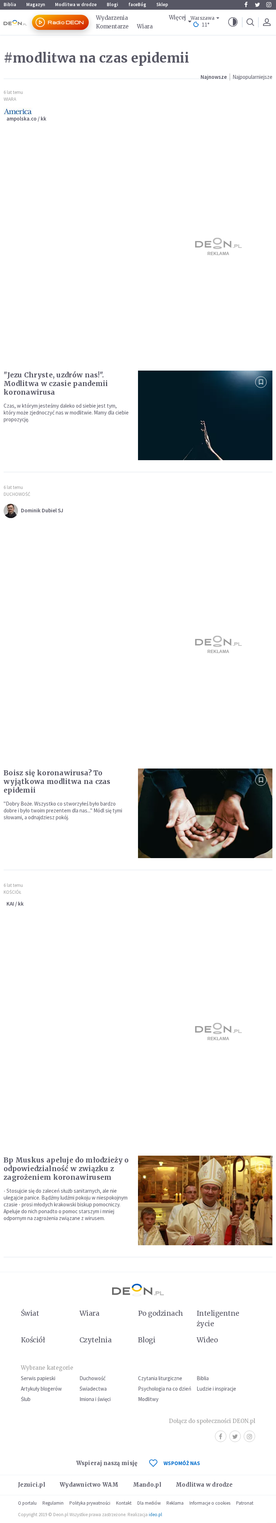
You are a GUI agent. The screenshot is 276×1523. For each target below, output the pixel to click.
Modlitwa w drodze (76, 4)
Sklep (162, 4)
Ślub (26, 1399)
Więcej (177, 17)
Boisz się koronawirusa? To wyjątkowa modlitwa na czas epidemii (57, 781)
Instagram (268, 4)
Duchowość (17, 494)
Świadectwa (93, 1388)
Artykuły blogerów (41, 1388)
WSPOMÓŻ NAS (182, 1463)
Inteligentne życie (218, 1318)
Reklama (175, 1503)
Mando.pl (147, 1484)
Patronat (244, 1503)
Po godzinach (160, 1313)
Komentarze (112, 26)
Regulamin (53, 1503)
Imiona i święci (95, 1399)
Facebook (245, 4)
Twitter (257, 4)
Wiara (145, 26)
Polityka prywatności (89, 1503)
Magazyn (35, 4)
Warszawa (202, 18)
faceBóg (137, 4)
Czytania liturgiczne (160, 1378)
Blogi (112, 4)
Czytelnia (95, 1340)
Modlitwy (148, 1399)
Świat (30, 1313)
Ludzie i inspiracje (216, 1388)
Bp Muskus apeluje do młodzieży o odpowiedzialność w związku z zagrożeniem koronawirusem (66, 1169)
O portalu (27, 1503)
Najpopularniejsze (252, 76)
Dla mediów (149, 1503)
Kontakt (124, 1503)
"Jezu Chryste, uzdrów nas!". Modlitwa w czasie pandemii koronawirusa (56, 383)
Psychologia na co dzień (164, 1388)
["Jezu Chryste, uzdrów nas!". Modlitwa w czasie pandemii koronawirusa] (205, 415)
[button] (232, 22)
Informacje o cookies (209, 1503)
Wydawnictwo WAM (89, 1484)
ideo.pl (155, 1514)
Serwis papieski (38, 1378)
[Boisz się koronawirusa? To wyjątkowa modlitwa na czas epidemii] (205, 813)
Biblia (10, 4)
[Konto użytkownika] (266, 22)
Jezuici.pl (31, 1484)
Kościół (12, 892)
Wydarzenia (112, 17)
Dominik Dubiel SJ (42, 510)
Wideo (207, 1340)
